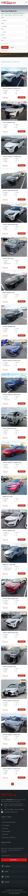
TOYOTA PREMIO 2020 (8, 530)
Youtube (7, 876)
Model (2, 23)
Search (5, 47)
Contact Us (5, 834)
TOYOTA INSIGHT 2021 (8, 122)
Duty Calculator (6, 831)
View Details (21, 97)
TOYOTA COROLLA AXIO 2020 (10, 700)
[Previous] (3, 784)
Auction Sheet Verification (9, 822)
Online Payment (15, 893)
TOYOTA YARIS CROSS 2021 (10, 190)
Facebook (7, 866)
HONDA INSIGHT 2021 (8, 292)
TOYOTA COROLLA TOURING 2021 (12, 156)
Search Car (5, 828)
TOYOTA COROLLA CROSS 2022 (11, 394)
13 (21, 783)
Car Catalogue (6, 825)
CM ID (2, 40)
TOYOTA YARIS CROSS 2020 (10, 598)
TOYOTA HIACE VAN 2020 (9, 428)
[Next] (24, 784)
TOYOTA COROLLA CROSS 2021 (11, 88)
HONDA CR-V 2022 (7, 496)
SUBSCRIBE (13, 859)
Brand (2, 17)
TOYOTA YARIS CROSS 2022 (10, 224)
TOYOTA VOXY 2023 (8, 258)
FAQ (10, 892)
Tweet (6, 871)
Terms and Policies (17, 892)
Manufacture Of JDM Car (8, 837)
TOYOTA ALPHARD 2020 (9, 666)
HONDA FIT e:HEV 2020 (8, 564)
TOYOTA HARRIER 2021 (9, 326)
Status (2, 34)
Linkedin (7, 882)
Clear (12, 47)
